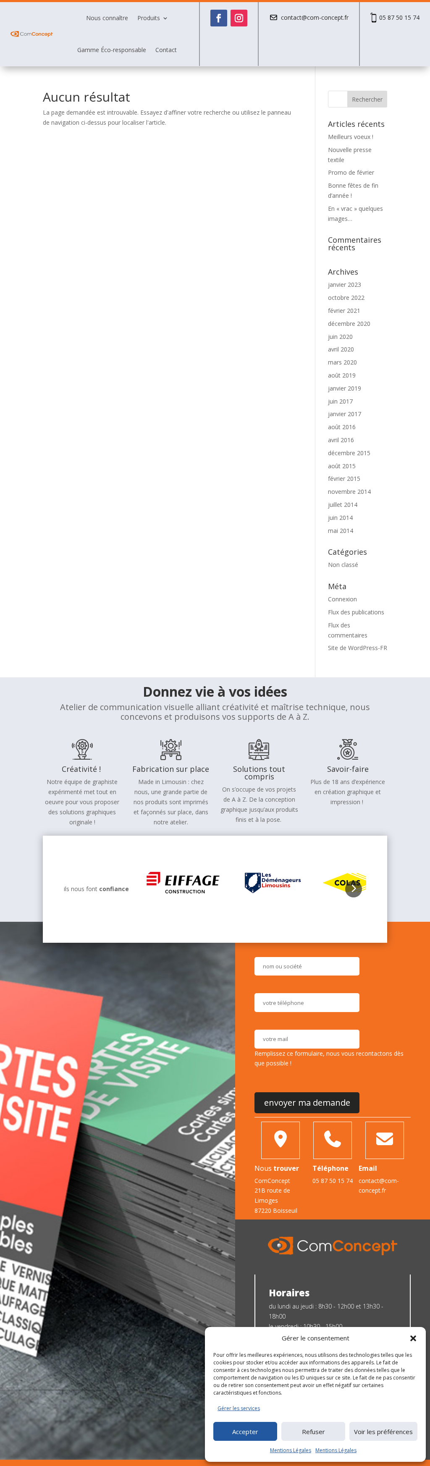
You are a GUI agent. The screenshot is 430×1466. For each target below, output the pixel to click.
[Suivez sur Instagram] (239, 18)
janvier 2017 (344, 414)
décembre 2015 (349, 453)
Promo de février (351, 172)
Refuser (313, 1431)
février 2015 (344, 479)
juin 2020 (340, 337)
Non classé (343, 565)
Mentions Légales (290, 1450)
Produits (148, 18)
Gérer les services (239, 1408)
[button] (413, 1338)
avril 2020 (341, 349)
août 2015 (342, 466)
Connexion (342, 599)
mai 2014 (340, 531)
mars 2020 (342, 362)
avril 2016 (341, 440)
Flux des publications (356, 612)
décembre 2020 (349, 324)
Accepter (245, 1431)
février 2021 (344, 311)
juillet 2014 (342, 505)
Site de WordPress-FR (357, 648)
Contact (166, 50)
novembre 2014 (349, 492)
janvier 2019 (344, 388)
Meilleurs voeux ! (350, 137)
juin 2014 (340, 518)
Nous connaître (107, 18)
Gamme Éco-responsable (111, 50)
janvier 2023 (344, 284)
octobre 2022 (346, 298)
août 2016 (342, 427)
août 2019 (342, 375)
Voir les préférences (383, 1431)
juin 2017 (340, 401)
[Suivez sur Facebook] (218, 18)
